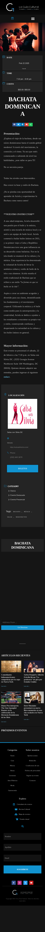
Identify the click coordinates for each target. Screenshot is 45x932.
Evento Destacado (17, 495)
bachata (16, 511)
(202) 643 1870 (16, 457)
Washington (21, 517)
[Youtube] (31, 883)
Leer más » (4, 686)
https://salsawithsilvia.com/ (19, 447)
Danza (13, 491)
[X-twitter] (25, 883)
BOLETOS (22, 468)
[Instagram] (20, 883)
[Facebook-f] (14, 883)
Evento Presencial (17, 499)
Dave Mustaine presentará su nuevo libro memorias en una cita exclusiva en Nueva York (33, 710)
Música (27, 511)
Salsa (9, 517)
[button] (33, 18)
